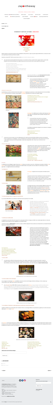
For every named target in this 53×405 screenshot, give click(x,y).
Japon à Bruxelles (25, 16)
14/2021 (3, 370)
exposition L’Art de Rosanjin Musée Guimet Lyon (23, 288)
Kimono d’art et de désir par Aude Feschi (37, 214)
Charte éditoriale (39, 389)
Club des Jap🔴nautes (33, 16)
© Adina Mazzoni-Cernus (6, 384)
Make (6, 401)
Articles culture (23, 14)
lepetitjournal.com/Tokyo (11, 396)
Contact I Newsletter (26, 18)
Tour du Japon (30, 14)
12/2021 (49, 370)
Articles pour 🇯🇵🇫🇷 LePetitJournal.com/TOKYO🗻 (12, 14)
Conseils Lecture (45, 14)
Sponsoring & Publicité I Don (43, 16)
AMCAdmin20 (5, 360)
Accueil (3, 23)
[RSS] (50, 402)
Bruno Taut (12, 223)
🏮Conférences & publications (15, 16)
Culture (4, 363)
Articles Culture (5, 365)
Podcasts (6, 16)
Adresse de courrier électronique (9, 350)
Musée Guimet (42, 76)
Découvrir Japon (37, 14)
